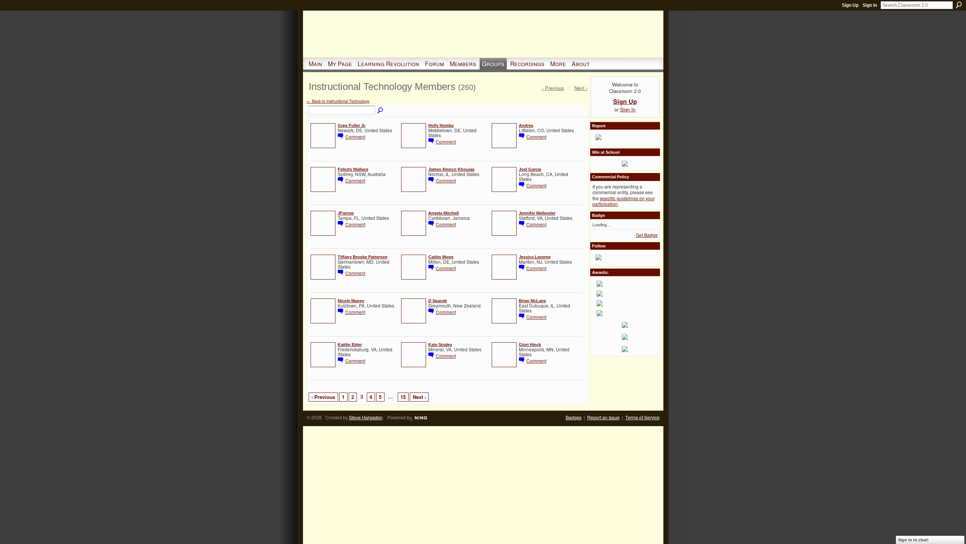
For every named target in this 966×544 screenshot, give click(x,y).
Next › (419, 396)
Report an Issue (603, 417)
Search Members (380, 110)
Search (959, 5)
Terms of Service (642, 417)
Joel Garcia (530, 169)
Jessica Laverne (535, 257)
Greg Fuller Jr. (352, 125)
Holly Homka (441, 125)
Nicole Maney (351, 300)
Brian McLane (532, 300)
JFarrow (346, 213)
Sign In (870, 5)
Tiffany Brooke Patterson (363, 257)
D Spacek (437, 300)
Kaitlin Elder (350, 344)
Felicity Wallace (353, 169)
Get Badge (647, 235)
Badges (573, 417)
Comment (355, 136)
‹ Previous (323, 396)
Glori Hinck (530, 344)
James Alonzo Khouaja (451, 169)
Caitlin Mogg (441, 257)
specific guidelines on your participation (623, 201)
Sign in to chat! (913, 540)
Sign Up (850, 5)
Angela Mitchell (443, 213)
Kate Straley (440, 344)
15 (403, 396)
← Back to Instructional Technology (338, 101)
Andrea (526, 125)
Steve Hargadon (366, 417)
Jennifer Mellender (537, 213)
